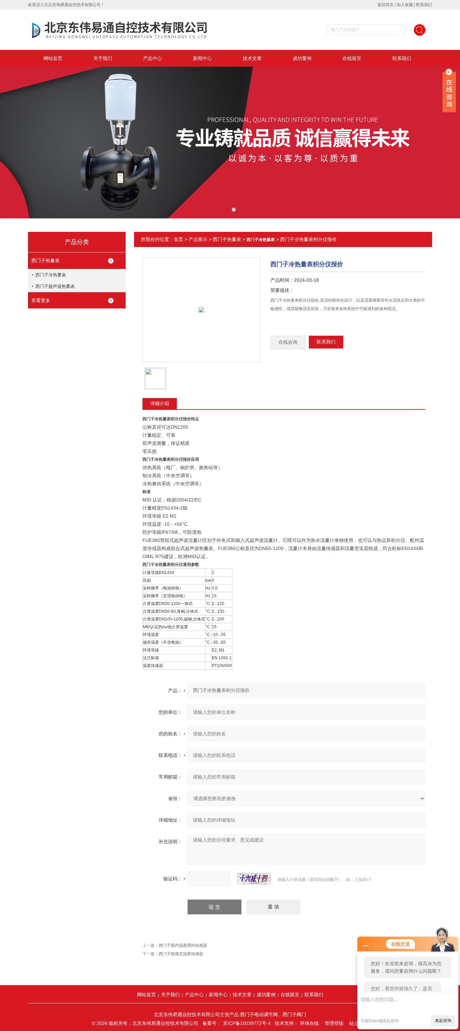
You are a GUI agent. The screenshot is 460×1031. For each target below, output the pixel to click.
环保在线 (309, 1023)
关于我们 (102, 58)
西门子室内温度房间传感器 (183, 945)
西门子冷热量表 (50, 274)
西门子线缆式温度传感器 (181, 953)
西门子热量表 (45, 260)
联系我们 (424, 4)
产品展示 (198, 239)
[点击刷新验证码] (254, 878)
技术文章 (252, 58)
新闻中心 (202, 58)
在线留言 (351, 58)
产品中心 (152, 58)
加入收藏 (405, 4)
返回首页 (385, 4)
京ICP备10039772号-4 (247, 1023)
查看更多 (40, 300)
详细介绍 (159, 403)
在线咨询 (287, 342)
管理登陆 (334, 1023)
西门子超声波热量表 (55, 286)
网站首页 (52, 58)
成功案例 (302, 58)
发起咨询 (443, 1020)
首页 (178, 239)
